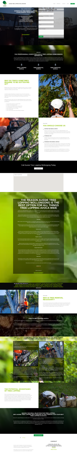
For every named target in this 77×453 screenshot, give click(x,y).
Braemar (55, 286)
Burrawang (38, 283)
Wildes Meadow (46, 283)
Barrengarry (31, 284)
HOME (54, 3)
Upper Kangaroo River (46, 284)
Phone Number (41, 16)
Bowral (41, 285)
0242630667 (26, 34)
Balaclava (39, 286)
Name (39, 12)
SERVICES (58, 3)
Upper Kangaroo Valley (21, 284)
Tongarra (60, 286)
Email (39, 20)
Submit (41, 36)
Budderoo (16, 286)
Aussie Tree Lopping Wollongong (17, 3)
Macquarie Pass (58, 285)
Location (40, 24)
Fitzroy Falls (31, 283)
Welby (44, 286)
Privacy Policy (54, 449)
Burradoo (37, 284)
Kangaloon (53, 283)
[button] (72, 3)
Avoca (52, 377)
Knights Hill (49, 286)
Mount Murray (35, 285)
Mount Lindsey (18, 285)
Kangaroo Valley (57, 284)
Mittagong (27, 286)
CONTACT (63, 3)
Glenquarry (60, 283)
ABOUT (68, 3)
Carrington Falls (48, 285)
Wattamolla (33, 286)
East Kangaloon (27, 285)
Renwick (22, 286)
